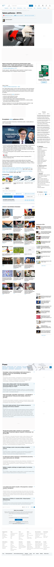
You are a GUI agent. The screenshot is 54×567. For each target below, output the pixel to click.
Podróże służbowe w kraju (38, 543)
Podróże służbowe (37, 546)
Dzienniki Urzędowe (21, 545)
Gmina (16, 10)
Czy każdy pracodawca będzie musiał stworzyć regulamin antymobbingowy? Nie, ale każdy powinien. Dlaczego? (43, 137)
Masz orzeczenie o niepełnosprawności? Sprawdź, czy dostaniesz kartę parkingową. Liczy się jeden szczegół (43, 128)
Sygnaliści (28, 367)
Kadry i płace (4, 547)
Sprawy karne (19, 366)
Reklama (41, 553)
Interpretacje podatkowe (41, 187)
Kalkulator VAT (29, 545)
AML (35, 538)
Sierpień (45, 192)
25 (40, 194)
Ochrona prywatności (9, 553)
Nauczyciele (12, 545)
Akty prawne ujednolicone (22, 547)
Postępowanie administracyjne (42, 168)
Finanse (44, 535)
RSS (34, 553)
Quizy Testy (39, 186)
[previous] (22, 507)
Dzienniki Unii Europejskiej (22, 546)
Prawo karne (39, 169)
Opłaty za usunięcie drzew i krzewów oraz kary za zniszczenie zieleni (43, 183)
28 (45, 194)
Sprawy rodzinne (25, 366)
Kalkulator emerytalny (40, 156)
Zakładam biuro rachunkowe (39, 533)
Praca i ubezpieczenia (30, 535)
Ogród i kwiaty (45, 537)
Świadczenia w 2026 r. (40, 224)
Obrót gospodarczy (4, 535)
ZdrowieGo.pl (45, 543)
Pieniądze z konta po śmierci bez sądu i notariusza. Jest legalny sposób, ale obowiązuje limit (43, 130)
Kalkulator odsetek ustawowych (42, 160)
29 (47, 194)
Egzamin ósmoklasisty (13, 549)
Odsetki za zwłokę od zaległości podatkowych (42, 177)
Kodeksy (20, 548)
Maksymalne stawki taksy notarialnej (42, 181)
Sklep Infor (20, 538)
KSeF (3, 538)
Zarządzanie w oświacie (14, 547)
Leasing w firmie (29, 537)
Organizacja (4, 543)
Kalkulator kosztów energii (41, 155)
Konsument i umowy (10, 366)
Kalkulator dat (29, 543)
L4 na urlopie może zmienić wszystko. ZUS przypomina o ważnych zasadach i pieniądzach (43, 120)
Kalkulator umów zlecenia (41, 152)
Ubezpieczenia (12, 535)
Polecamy (38, 294)
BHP (11, 537)
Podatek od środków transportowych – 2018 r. (11, 86)
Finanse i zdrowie (29, 538)
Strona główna (4, 10)
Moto (27, 536)
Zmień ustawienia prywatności (18, 553)
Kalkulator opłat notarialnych (41, 161)
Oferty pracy (45, 549)
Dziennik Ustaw (21, 543)
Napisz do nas (19, 193)
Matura (11, 548)
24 (38, 194)
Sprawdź (44, 82)
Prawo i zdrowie (21, 539)
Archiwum (44, 544)
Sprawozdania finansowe (38, 537)
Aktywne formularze (43, 165)
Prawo (8, 10)
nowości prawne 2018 (12, 190)
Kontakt (37, 553)
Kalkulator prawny (40, 162)
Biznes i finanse (29, 533)
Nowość (44, 78)
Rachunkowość (4, 534)
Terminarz (41, 192)
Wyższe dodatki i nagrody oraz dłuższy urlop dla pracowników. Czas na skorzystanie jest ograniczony (43, 140)
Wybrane (48, 113)
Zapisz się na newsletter (30, 193)
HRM (11, 538)
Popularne (39, 113)
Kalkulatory (41, 146)
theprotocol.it (45, 548)
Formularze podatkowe (46, 547)
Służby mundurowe (19, 367)
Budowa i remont (45, 536)
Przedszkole (12, 543)
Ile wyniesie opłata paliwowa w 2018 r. (10, 68)
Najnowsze (44, 113)
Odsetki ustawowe (37, 547)
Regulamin (26, 553)
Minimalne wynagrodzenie (38, 544)
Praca (15, 366)
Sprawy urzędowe (11, 10)
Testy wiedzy (12, 550)
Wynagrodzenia (13, 534)
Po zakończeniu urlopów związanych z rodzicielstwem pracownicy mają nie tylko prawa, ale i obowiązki (43, 118)
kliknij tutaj (23, 523)
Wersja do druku (8, 193)
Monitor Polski (21, 544)
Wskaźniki (41, 173)
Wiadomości (4, 366)
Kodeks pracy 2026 (43, 80)
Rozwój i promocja (4, 546)
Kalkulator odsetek (29, 546)
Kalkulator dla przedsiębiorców (42, 150)
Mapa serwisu (46, 553)
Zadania (3, 545)
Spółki (28, 534)
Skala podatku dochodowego (39, 548)
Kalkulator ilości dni (40, 157)
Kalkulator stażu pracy (30, 547)
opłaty (13, 94)
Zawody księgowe (4, 537)
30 (49, 194)
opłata (11, 119)
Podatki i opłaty (20, 10)
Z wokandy (24, 367)
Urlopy (11, 536)
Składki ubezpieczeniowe (38, 545)
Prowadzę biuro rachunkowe (39, 534)
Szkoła (11, 544)
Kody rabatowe (45, 545)
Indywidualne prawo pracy (14, 533)
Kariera (31, 553)
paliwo (7, 190)
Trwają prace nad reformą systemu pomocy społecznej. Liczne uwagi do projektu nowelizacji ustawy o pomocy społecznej (43, 132)
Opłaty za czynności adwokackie (42, 178)
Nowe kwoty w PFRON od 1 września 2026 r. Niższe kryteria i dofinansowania (43, 123)
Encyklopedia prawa (12, 367)
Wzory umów (39, 170)
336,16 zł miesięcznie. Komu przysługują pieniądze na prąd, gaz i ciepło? (43, 135)
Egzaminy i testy (13, 546)
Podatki (3, 533)
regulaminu (18, 517)
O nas (3, 553)
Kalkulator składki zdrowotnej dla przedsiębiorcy (42, 148)
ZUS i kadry (3, 536)
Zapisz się (18, 519)
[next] (34, 507)
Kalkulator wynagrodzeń (41, 151)
